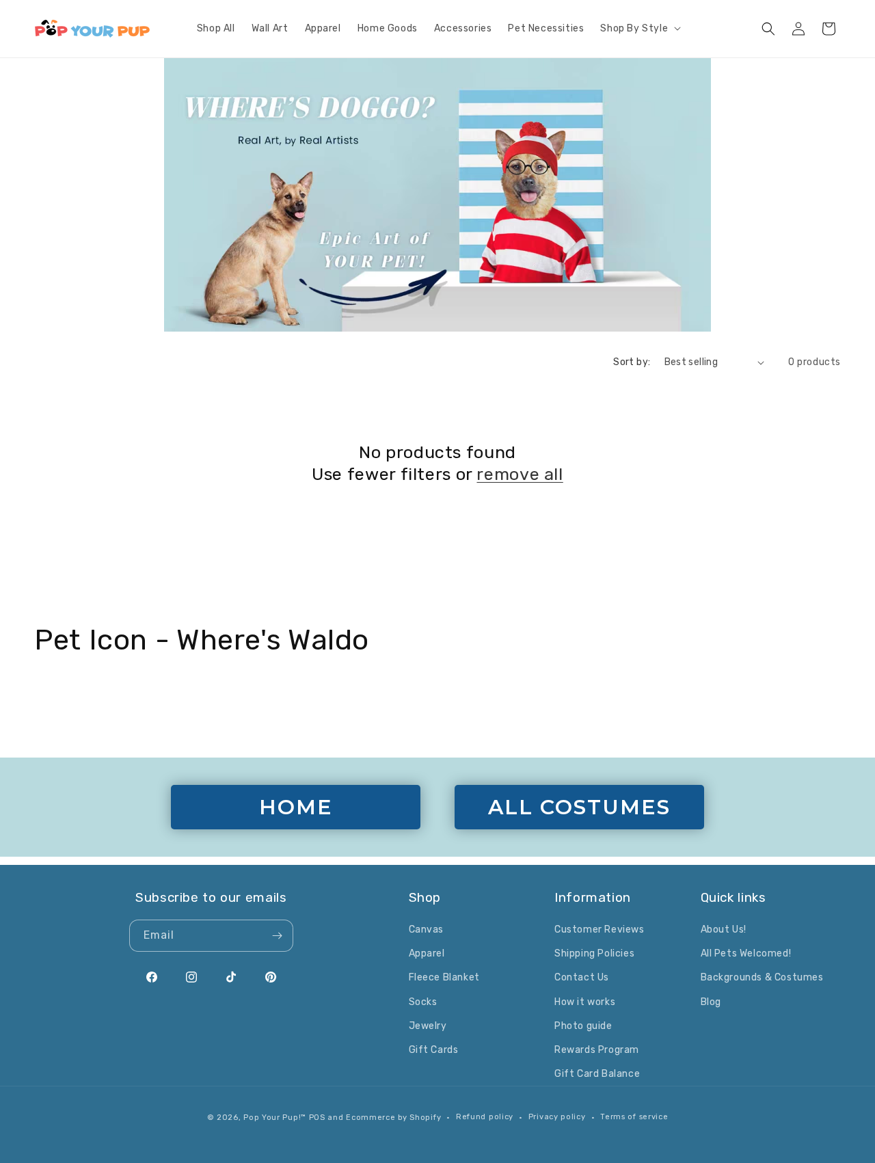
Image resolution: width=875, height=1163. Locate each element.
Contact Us (581, 977)
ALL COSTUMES (579, 807)
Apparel (427, 953)
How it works (584, 1002)
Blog (711, 1002)
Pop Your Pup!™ (274, 1117)
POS (317, 1117)
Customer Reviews (599, 929)
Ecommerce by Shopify (393, 1117)
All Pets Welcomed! (746, 953)
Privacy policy (557, 1116)
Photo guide (583, 1026)
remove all (519, 474)
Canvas (426, 929)
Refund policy (484, 1116)
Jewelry (428, 1026)
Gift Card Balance (597, 1074)
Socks (423, 1002)
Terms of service (634, 1116)
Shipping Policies (594, 953)
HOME (296, 807)
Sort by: (631, 362)
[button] (639, 28)
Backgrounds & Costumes (762, 977)
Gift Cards (434, 1050)
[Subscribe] (277, 936)
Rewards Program (596, 1050)
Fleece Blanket (444, 977)
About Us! (723, 929)
